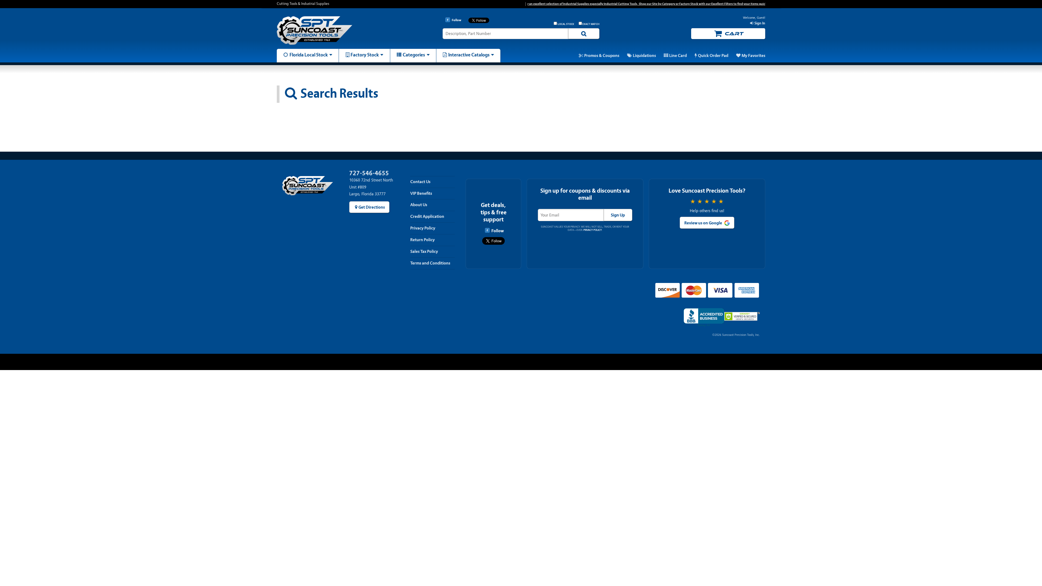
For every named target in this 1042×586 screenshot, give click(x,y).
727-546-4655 (369, 173)
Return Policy (422, 239)
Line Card (678, 55)
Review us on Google (703, 223)
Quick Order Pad (713, 55)
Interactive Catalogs (469, 55)
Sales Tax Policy (424, 251)
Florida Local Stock (309, 55)
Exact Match (590, 24)
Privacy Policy (422, 228)
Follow (497, 230)
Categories (414, 55)
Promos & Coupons (601, 55)
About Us (418, 204)
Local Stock (566, 24)
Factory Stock (365, 55)
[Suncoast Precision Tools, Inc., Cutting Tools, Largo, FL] (704, 317)
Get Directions (371, 207)
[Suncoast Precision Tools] (334, 30)
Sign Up (618, 215)
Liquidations (644, 55)
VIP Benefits (421, 193)
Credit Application (427, 216)
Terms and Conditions (430, 263)
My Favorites (753, 55)
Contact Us (420, 181)
